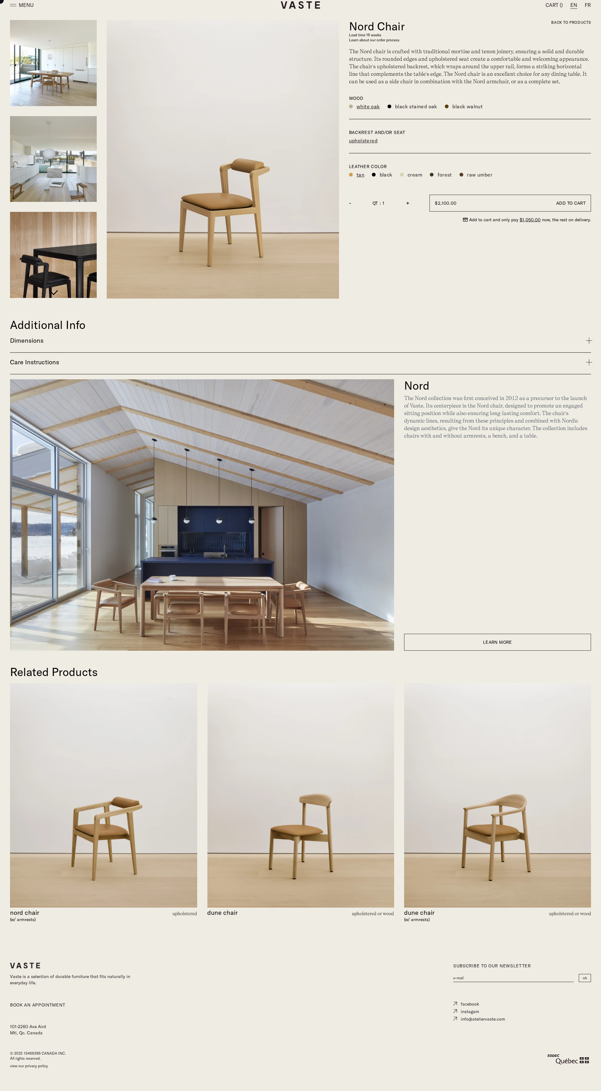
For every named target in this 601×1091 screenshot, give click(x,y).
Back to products (571, 22)
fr (588, 5)
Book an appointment (37, 1005)
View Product (103, 698)
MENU (26, 5)
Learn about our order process (374, 40)
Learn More (497, 642)
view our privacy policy (29, 1065)
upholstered (363, 140)
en (573, 5)
